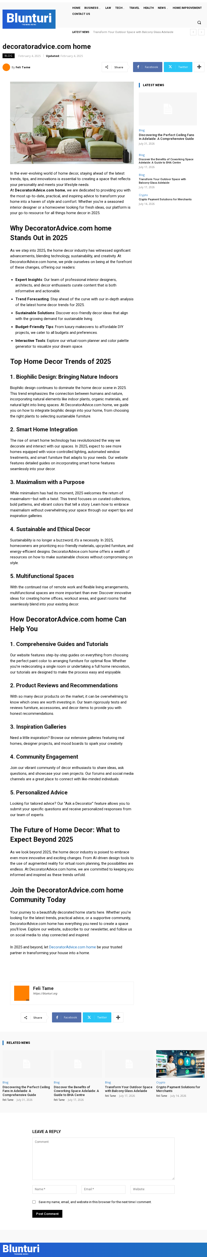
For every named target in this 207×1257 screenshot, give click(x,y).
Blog (9, 55)
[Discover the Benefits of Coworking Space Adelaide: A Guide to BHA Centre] (78, 1064)
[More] (199, 67)
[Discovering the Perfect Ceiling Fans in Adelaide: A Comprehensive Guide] (168, 108)
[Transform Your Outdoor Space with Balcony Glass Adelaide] (129, 1064)
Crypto (143, 195)
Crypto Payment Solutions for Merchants (122, 32)
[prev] (193, 32)
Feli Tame (23, 67)
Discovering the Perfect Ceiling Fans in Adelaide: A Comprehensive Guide (166, 137)
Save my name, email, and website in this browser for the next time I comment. (95, 1202)
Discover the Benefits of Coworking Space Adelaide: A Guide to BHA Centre (166, 161)
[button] (199, 22)
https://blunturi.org (45, 993)
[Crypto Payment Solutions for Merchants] (180, 1064)
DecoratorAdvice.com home (72, 947)
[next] (201, 32)
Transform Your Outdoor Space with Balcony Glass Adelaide (162, 181)
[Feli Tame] (7, 67)
